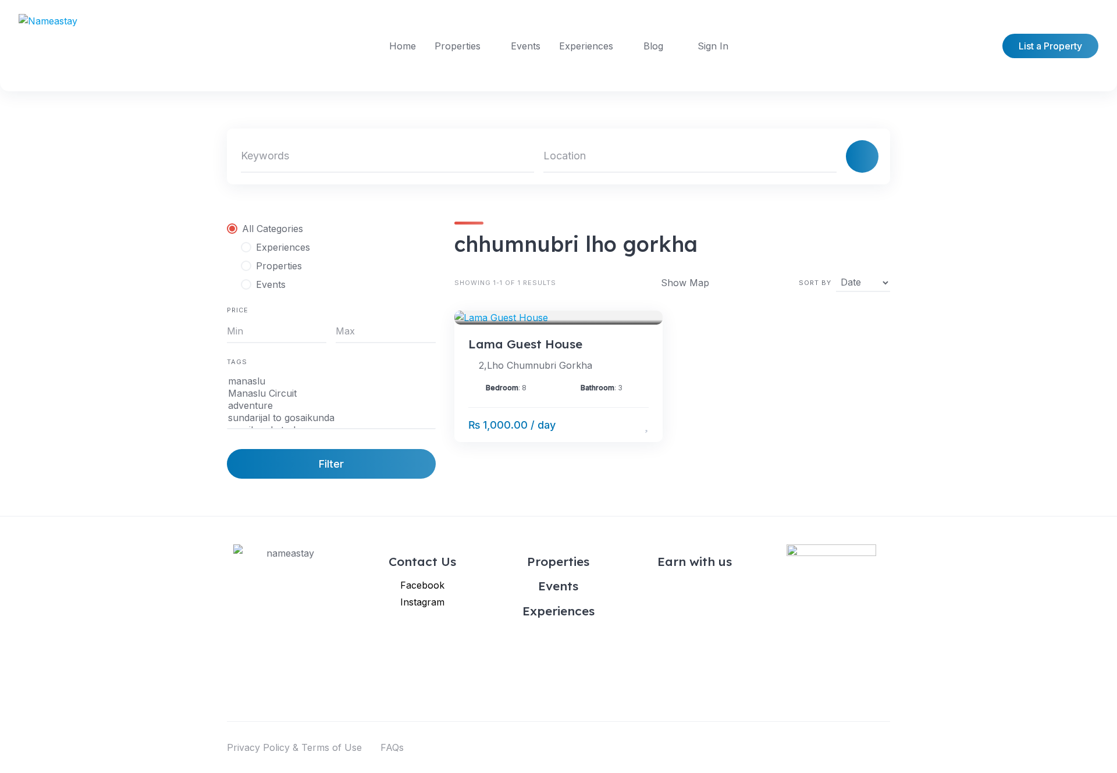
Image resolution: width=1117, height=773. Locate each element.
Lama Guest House (525, 343)
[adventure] (331, 406)
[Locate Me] (823, 156)
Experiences (586, 46)
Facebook (422, 585)
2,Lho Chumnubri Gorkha (535, 365)
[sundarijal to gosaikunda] (331, 418)
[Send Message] (629, 425)
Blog (653, 46)
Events (525, 46)
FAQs (392, 747)
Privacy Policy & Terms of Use (294, 747)
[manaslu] (331, 381)
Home (402, 46)
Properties (458, 46)
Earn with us (694, 561)
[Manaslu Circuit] (331, 393)
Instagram (422, 602)
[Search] (862, 156)
